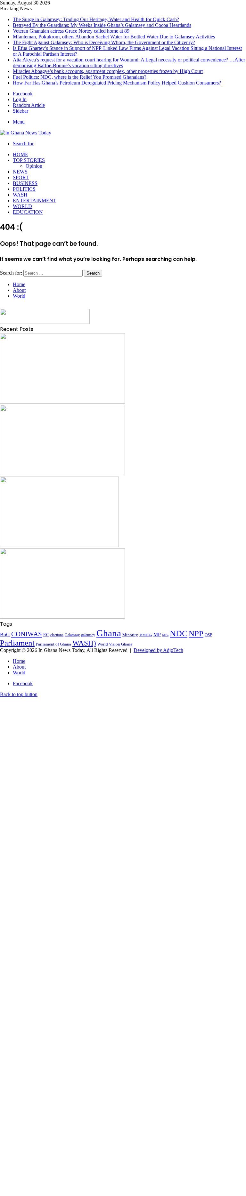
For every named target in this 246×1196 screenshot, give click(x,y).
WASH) (84, 643)
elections (56, 635)
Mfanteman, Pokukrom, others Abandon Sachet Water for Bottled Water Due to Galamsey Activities (114, 36)
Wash (20, 194)
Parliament (17, 642)
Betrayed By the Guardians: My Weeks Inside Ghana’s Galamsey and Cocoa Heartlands (102, 25)
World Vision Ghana (114, 644)
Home (20, 154)
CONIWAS (26, 634)
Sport (21, 177)
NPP (196, 633)
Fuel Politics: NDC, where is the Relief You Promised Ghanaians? (79, 77)
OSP (208, 634)
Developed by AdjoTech (158, 650)
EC (46, 634)
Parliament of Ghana (53, 644)
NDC (178, 633)
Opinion (34, 166)
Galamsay (72, 635)
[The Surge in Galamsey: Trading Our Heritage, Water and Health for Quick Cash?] (62, 402)
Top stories (29, 160)
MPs (165, 635)
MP (157, 634)
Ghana (108, 633)
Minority (130, 634)
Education (28, 212)
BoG (5, 634)
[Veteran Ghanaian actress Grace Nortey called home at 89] (59, 545)
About (19, 290)
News (20, 171)
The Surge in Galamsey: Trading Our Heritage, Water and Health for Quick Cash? (96, 19)
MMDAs (145, 635)
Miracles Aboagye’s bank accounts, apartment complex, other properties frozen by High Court (108, 71)
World (22, 206)
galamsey (88, 635)
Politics (24, 189)
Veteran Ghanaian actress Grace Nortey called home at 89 (71, 31)
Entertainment (34, 200)
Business (25, 183)
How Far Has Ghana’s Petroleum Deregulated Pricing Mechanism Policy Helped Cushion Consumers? (117, 82)
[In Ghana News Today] (25, 132)
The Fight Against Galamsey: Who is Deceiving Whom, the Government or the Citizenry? (104, 42)
